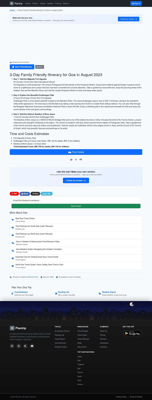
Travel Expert (60, 339)
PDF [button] (15, 193)
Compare (103, 346)
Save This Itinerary (23, 66)
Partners (103, 339)
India (79, 380)
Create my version (127, 19)
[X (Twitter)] (18, 346)
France (80, 372)
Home (27, 3)
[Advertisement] (76, 43)
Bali (78, 368)
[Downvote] (81, 159)
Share (40, 67)
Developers (104, 343)
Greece (80, 384)
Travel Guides (82, 331)
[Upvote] (71, 159)
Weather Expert (61, 346)
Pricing (58, 3)
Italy (79, 360)
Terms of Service (136, 396)
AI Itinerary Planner (62, 331)
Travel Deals (82, 335)
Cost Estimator (60, 343)
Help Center (81, 346)
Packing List (59, 335)
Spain (79, 376)
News (79, 343)
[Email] (32, 346)
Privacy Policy (121, 396)
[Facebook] (25, 346)
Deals (42, 3)
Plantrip (18, 3)
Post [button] (36, 193)
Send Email (76, 206)
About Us (103, 331)
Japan (79, 356)
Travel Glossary (83, 339)
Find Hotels (78, 152)
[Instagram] (12, 346)
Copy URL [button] (47, 193)
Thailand (80, 364)
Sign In (137, 3)
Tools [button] (34, 3)
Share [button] (25, 193)
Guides (50, 3)
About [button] (65, 3)
